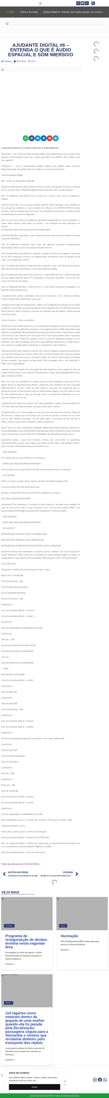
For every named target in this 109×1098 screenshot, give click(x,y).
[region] (34, 1080)
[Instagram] (78, 3)
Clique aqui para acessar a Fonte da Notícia (20, 864)
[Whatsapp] (87, 3)
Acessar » (9, 964)
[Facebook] (83, 3)
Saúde (63, 926)
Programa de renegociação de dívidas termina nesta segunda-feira (26, 941)
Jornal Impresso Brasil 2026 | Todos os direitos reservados (54, 1096)
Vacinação (69, 936)
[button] (93, 3)
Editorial (9, 1003)
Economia (9, 926)
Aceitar (34, 1087)
